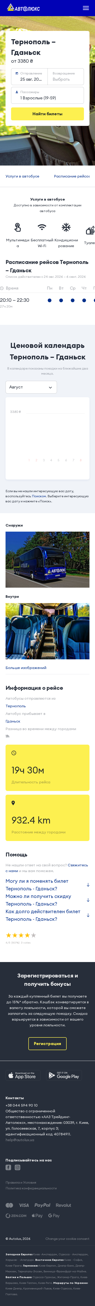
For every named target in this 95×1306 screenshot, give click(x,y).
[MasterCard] (9, 1205)
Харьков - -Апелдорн (20, 1260)
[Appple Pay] (37, 1215)
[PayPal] (42, 1205)
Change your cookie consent (67, 1239)
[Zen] (16, 1215)
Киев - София (73, 1260)
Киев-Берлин (47, 1265)
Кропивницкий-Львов (37, 1288)
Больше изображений (26, 667)
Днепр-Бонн (66, 1265)
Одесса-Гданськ (44, 1277)
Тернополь (16, 706)
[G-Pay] (54, 1215)
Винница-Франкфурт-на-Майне (65, 1271)
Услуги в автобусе (22, 176)
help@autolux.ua (20, 1139)
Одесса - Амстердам (73, 1254)
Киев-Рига (45, 1283)
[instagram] (17, 1167)
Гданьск (13, 721)
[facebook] (8, 1167)
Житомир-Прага (68, 1277)
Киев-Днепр (14, 1288)
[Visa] (24, 1205)
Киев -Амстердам (45, 1254)
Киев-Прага (14, 1265)
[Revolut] (63, 1205)
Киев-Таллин (28, 1283)
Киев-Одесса (62, 1288)
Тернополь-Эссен (30, 1271)
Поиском (39, 496)
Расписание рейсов (72, 176)
